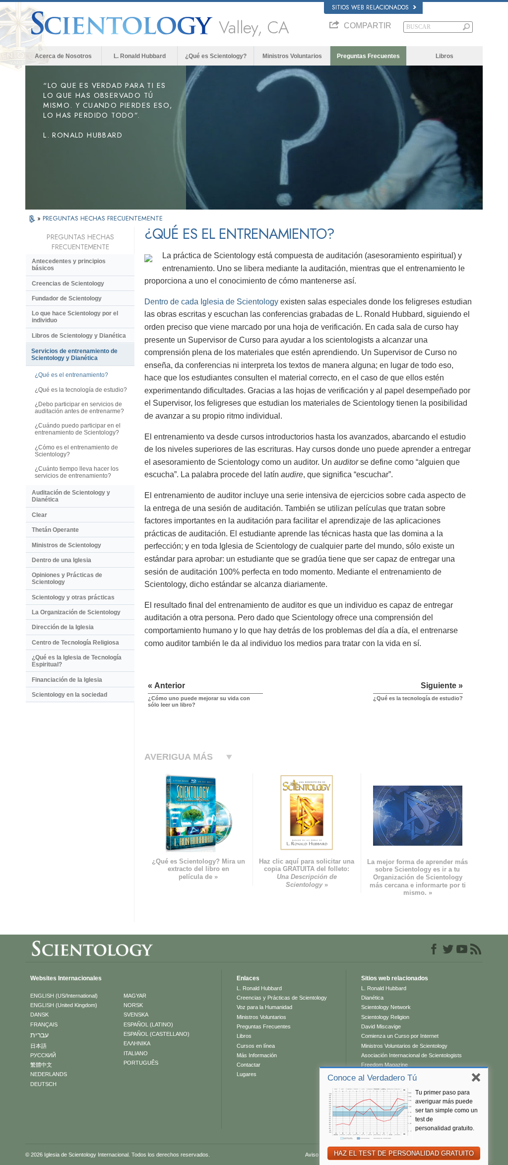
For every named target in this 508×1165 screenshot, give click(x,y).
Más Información (257, 1055)
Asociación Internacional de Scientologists (411, 1055)
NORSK (133, 1005)
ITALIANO (136, 1053)
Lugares (246, 1074)
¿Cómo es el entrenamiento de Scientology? (76, 451)
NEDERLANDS (48, 1074)
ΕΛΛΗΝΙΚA (137, 1043)
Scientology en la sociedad (69, 694)
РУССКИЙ (43, 1055)
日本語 (38, 1046)
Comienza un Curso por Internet (400, 1036)
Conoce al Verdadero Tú (372, 1078)
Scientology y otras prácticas (73, 597)
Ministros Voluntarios (292, 56)
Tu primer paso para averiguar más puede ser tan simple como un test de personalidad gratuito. (446, 1110)
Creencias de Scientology (68, 283)
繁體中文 (41, 1065)
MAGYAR (135, 996)
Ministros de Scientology (66, 545)
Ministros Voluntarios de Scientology (404, 1046)
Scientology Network (386, 1007)
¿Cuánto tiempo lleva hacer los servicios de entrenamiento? (77, 472)
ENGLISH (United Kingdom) (63, 1005)
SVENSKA (136, 1015)
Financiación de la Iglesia (67, 679)
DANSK (39, 1015)
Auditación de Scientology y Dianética (71, 496)
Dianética (372, 998)
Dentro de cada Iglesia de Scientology (211, 301)
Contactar (248, 1065)
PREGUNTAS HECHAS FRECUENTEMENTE (103, 218)
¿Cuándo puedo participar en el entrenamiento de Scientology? (78, 429)
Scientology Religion (385, 1017)
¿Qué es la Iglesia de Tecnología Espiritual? (77, 661)
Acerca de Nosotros (63, 56)
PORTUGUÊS (141, 1063)
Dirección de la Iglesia (63, 627)
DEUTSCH (43, 1084)
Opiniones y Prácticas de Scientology (67, 578)
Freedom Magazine (384, 1065)
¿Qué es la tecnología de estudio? (81, 389)
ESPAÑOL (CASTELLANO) (157, 1034)
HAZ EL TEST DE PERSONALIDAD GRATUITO (404, 1153)
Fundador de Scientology (67, 298)
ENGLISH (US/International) (64, 996)
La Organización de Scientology (76, 612)
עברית (39, 1035)
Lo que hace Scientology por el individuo (75, 317)
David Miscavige (381, 1026)
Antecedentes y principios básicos (69, 265)
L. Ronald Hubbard (140, 56)
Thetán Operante (55, 529)
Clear (39, 514)
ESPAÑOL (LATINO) (148, 1024)
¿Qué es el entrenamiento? (71, 374)
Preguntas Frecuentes (368, 56)
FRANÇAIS (44, 1024)
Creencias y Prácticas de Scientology (282, 998)
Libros (444, 56)
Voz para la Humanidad (264, 1007)
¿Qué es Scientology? (216, 56)
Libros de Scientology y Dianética (79, 335)
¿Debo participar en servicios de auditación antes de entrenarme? (79, 408)
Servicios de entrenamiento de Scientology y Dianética (74, 355)
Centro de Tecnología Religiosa (75, 642)
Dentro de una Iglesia (61, 560)
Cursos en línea (256, 1046)
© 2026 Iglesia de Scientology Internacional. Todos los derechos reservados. (117, 1155)
